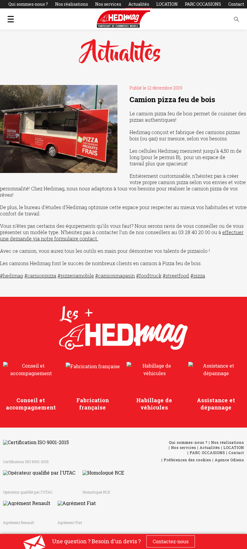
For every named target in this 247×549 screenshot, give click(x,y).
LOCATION (167, 4)
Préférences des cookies (187, 459)
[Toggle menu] (10, 19)
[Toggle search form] (236, 19)
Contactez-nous (171, 541)
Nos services (108, 4)
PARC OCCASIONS (203, 4)
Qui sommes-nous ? (28, 4)
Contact (236, 4)
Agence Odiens (229, 459)
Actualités (138, 4)
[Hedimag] (123, 19)
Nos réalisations (71, 4)
